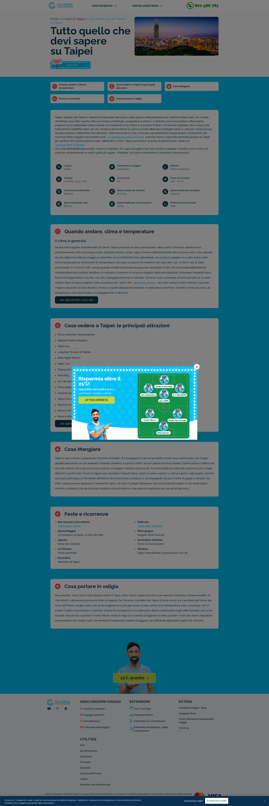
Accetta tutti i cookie (217, 801)
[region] (134, 801)
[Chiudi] (264, 801)
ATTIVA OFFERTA (96, 400)
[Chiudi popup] (197, 367)
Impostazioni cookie (193, 801)
